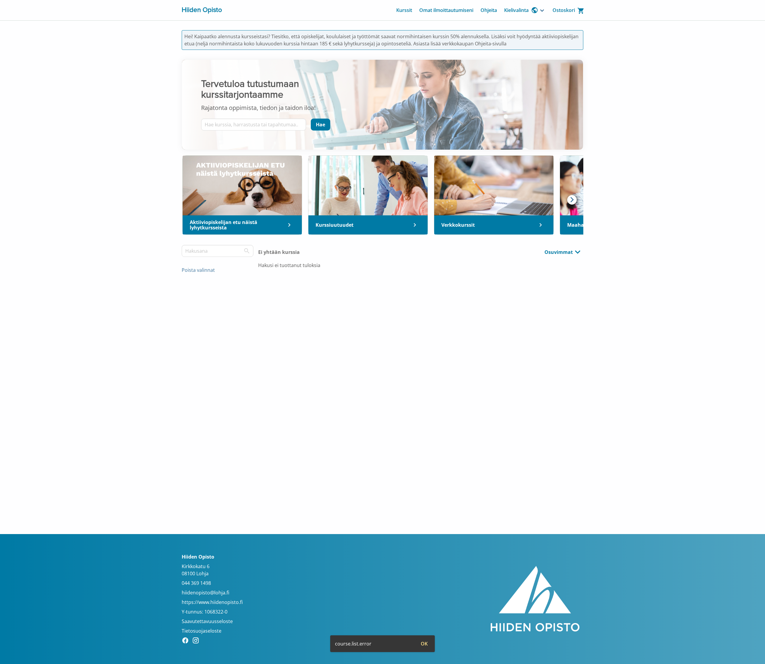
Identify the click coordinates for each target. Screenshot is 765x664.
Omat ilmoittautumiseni (446, 10)
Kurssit (404, 10)
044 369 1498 (196, 583)
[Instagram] (197, 641)
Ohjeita (489, 10)
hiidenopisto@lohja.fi (205, 592)
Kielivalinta (516, 10)
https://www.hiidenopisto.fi (212, 602)
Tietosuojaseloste (201, 631)
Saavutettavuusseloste (207, 621)
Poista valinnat (198, 270)
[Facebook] (187, 641)
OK (424, 643)
